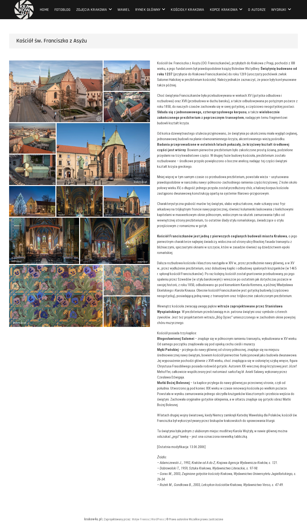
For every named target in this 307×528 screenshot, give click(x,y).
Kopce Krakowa (224, 9)
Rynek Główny (147, 9)
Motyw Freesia (140, 519)
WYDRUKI (278, 9)
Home (44, 9)
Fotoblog (62, 9)
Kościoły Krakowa (187, 9)
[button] (55, 91)
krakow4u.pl (93, 519)
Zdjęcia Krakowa (91, 9)
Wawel (124, 9)
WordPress (157, 519)
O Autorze (257, 9)
